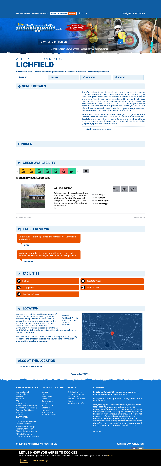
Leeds (44, 394)
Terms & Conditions (25, 410)
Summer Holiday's (76, 403)
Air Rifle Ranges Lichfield (98, 71)
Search (35, 13)
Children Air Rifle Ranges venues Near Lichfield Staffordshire (60, 71)
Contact (44, 13)
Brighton (45, 403)
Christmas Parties (76, 394)
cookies (110, 455)
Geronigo (77, 27)
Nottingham (47, 412)
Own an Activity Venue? (26, 422)
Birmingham (47, 401)
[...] (55, 208)
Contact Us (21, 403)
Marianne (28, 262)
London (45, 392)
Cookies (19, 414)
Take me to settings (39, 460)
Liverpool (46, 410)
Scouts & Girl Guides (76, 399)
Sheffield (46, 408)
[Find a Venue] (77, 42)
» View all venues (49, 414)
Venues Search (22, 392)
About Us (20, 399)
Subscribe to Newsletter (26, 405)
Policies (19, 412)
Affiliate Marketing (27, 435)
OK (24, 460)
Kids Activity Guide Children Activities (39, 27)
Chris (26, 245)
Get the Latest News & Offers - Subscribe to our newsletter (79, 49)
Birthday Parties (75, 392)
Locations (25, 13)
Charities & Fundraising (26, 408)
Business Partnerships (26, 428)
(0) (82, 13)
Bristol (44, 399)
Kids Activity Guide (24, 71)
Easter (70, 401)
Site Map (97, 431)
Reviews (19, 396)
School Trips (73, 396)
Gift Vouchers (63, 13)
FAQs (18, 401)
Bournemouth (48, 405)
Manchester (47, 396)
